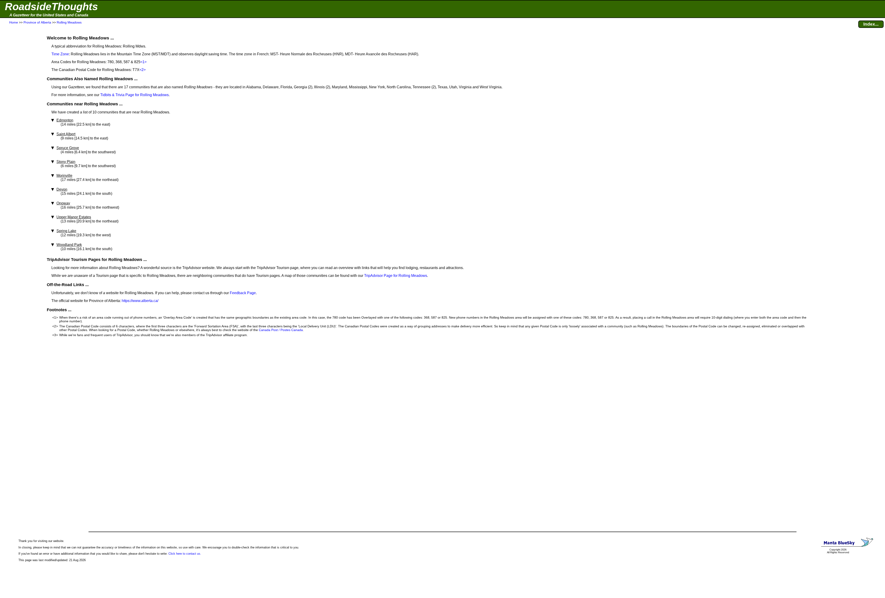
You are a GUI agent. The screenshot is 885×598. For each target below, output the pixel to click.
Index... (871, 24)
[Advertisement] (20, 116)
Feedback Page (243, 293)
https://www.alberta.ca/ (140, 301)
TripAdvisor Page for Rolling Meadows (395, 276)
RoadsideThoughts (51, 6)
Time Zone (60, 54)
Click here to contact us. (184, 553)
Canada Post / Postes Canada (281, 330)
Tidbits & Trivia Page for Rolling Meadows (134, 95)
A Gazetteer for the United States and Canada (48, 15)
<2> (142, 70)
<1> (143, 62)
